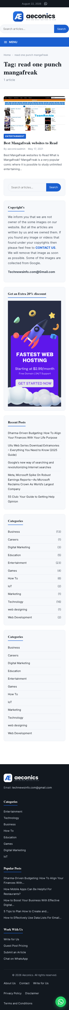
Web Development (20, 617)
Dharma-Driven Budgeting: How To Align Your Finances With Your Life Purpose (34, 435)
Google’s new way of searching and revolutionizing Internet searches (31, 465)
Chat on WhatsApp (16, 958)
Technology (15, 601)
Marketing (14, 594)
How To (13, 578)
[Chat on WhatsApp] (60, 1001)
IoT (10, 586)
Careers (13, 539)
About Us (10, 983)
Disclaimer (32, 993)
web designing (17, 609)
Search (61, 28)
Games (12, 570)
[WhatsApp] (45, 3)
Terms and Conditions (18, 1003)
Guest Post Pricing (16, 945)
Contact (24, 983)
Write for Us (11, 939)
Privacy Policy (13, 993)
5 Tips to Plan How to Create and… (26, 911)
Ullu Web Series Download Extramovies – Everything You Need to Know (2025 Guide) (33, 450)
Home (7, 54)
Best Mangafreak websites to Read (31, 143)
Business (14, 531)
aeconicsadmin (16, 148)
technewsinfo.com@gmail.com (32, 787)
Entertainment (14, 136)
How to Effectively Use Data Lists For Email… (32, 917)
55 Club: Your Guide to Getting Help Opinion (31, 499)
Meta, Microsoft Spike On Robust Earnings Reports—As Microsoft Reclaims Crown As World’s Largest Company (31, 482)
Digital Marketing (19, 547)
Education (14, 555)
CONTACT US (45, 247)
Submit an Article (15, 952)
